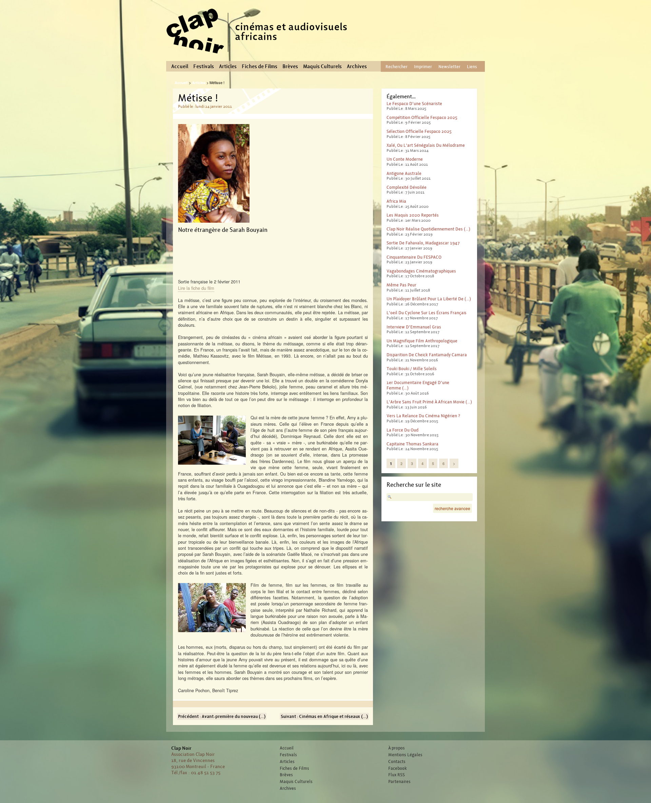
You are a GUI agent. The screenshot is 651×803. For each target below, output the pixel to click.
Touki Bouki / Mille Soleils (412, 368)
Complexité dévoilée (407, 187)
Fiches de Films (259, 66)
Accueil (179, 66)
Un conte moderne (405, 159)
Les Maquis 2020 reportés (413, 215)
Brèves (290, 66)
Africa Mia (396, 201)
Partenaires (399, 781)
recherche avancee (452, 508)
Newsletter (449, 66)
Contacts (397, 761)
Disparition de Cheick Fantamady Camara (427, 354)
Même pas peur (401, 284)
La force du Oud (402, 430)
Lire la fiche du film (196, 288)
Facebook (397, 768)
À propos (396, 748)
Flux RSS (396, 775)
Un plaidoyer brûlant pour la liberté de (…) (429, 298)
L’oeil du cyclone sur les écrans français (427, 312)
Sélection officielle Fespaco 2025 (419, 131)
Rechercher (397, 66)
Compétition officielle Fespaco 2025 (422, 117)
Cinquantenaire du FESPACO (414, 257)
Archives (357, 66)
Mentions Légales (405, 755)
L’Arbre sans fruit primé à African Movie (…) (429, 401)
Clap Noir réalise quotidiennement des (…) (428, 229)
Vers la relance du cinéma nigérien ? (423, 415)
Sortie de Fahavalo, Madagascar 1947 (423, 242)
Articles (228, 66)
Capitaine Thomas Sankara (412, 443)
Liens (472, 66)
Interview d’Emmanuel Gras (414, 326)
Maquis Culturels (322, 66)
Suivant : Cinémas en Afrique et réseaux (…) (324, 716)
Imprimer (423, 66)
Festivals (203, 66)
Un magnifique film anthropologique (422, 340)
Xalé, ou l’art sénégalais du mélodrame (426, 145)
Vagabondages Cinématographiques (421, 271)
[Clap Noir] (259, 56)
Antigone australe (404, 173)
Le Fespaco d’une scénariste (414, 103)
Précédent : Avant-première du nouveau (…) (221, 716)
